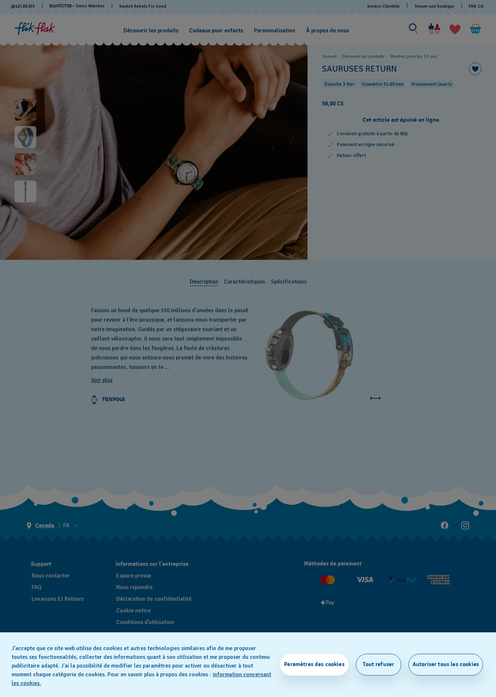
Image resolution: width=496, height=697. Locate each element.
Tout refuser (378, 664)
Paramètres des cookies (314, 664)
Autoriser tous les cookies (445, 664)
